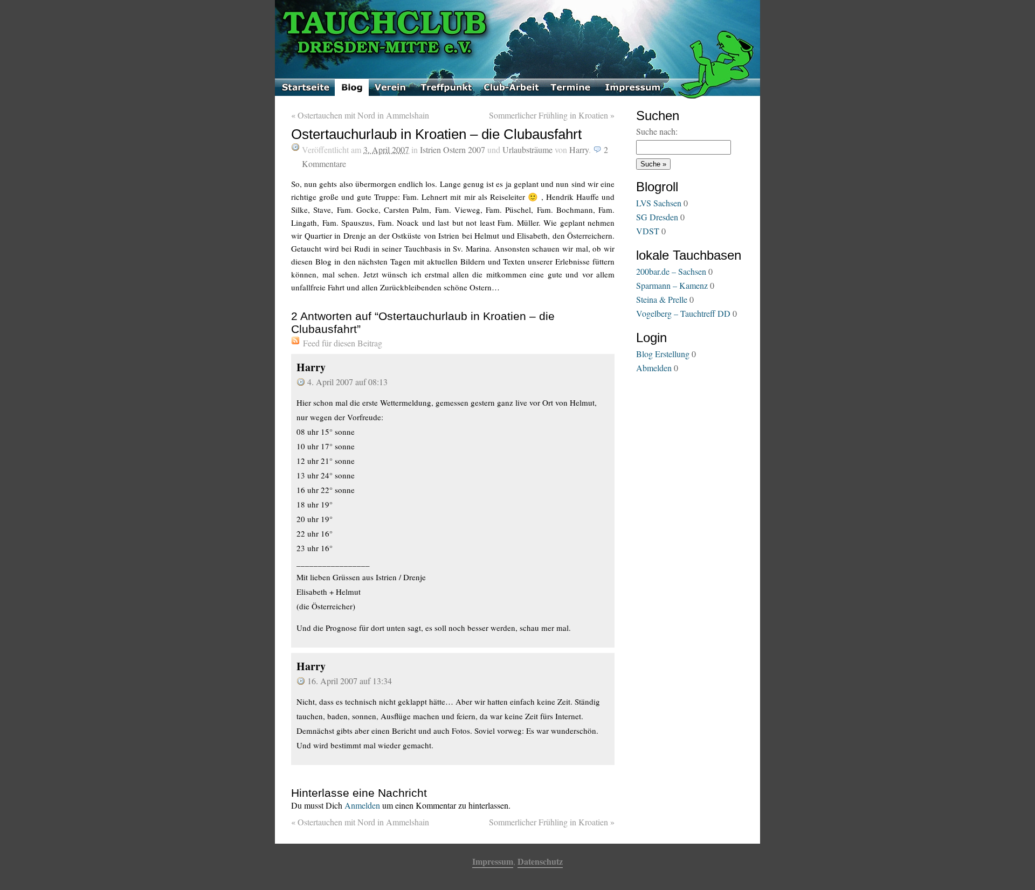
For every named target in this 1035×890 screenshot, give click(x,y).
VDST (647, 231)
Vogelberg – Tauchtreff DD (683, 313)
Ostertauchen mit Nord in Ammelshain (360, 115)
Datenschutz (540, 861)
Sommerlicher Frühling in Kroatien (552, 115)
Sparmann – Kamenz (672, 285)
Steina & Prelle (661, 299)
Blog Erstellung (662, 353)
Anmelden (362, 805)
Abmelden (654, 367)
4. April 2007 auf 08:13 (347, 381)
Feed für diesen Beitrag (342, 343)
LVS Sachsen (658, 202)
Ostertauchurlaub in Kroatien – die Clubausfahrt (436, 134)
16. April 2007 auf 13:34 (349, 680)
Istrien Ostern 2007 (452, 149)
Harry (579, 149)
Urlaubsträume (527, 149)
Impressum (492, 861)
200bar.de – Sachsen (671, 271)
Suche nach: (657, 131)
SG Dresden (657, 216)
